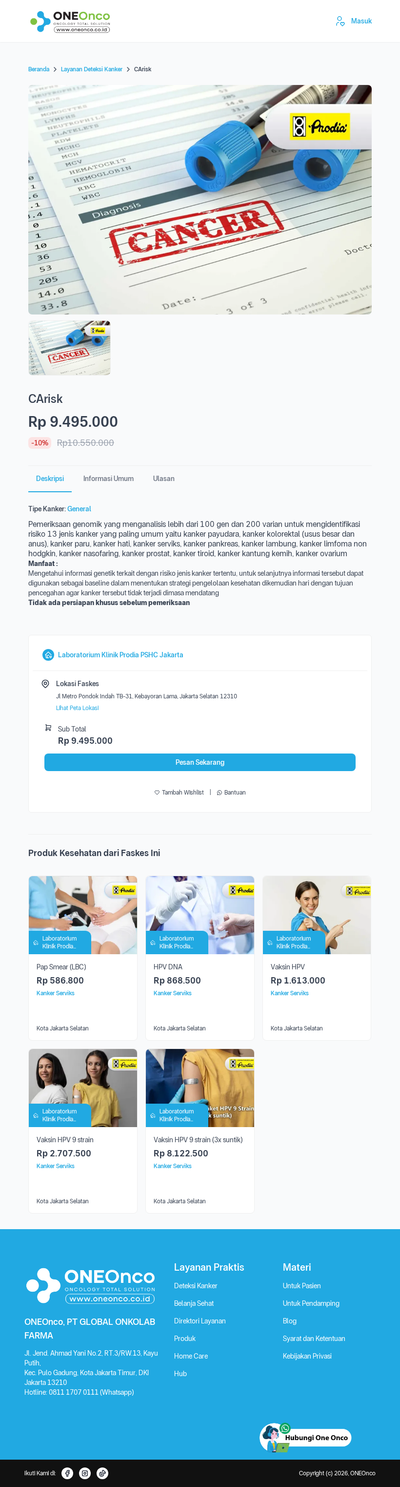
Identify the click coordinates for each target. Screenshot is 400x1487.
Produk (185, 1338)
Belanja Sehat (194, 1303)
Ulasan (164, 478)
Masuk (361, 21)
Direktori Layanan (200, 1321)
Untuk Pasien (302, 1286)
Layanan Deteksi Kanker (91, 69)
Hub (180, 1374)
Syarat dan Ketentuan (314, 1338)
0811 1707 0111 (74, 1392)
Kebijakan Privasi (307, 1356)
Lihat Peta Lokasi (77, 708)
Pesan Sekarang (200, 762)
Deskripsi (50, 478)
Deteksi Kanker (196, 1286)
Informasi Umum (108, 478)
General (79, 509)
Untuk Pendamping (311, 1303)
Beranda (38, 69)
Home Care (191, 1356)
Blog (290, 1321)
